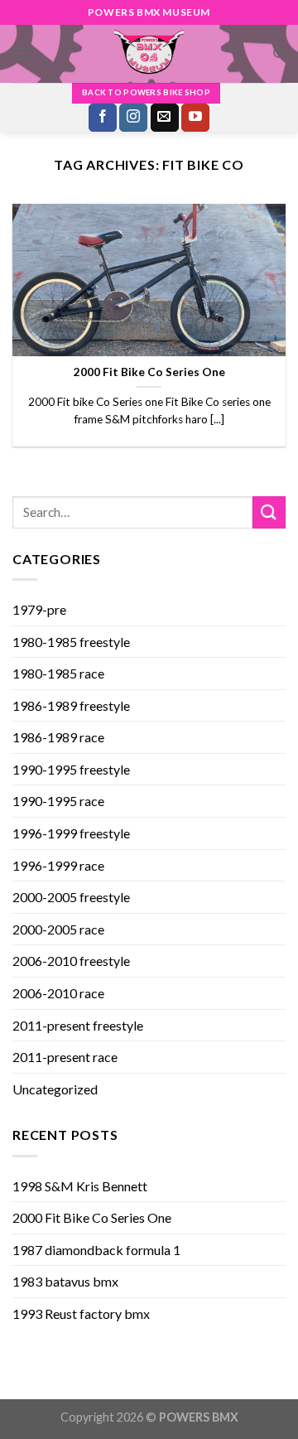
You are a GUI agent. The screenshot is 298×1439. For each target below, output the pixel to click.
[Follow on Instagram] (133, 118)
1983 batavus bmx (65, 1281)
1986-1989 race (58, 737)
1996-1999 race (58, 865)
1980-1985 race (58, 673)
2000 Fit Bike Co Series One (91, 1217)
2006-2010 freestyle (71, 960)
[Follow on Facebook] (103, 118)
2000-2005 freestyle (71, 897)
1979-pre (39, 609)
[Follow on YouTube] (195, 118)
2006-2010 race (58, 993)
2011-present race (65, 1057)
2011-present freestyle (77, 1025)
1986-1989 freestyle (71, 705)
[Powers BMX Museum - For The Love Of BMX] (149, 54)
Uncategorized (55, 1089)
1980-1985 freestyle (71, 641)
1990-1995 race (58, 801)
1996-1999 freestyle (71, 833)
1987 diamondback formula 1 (96, 1250)
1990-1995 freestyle (71, 769)
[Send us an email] (165, 118)
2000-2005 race (58, 929)
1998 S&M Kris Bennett (79, 1186)
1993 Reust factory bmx (81, 1313)
